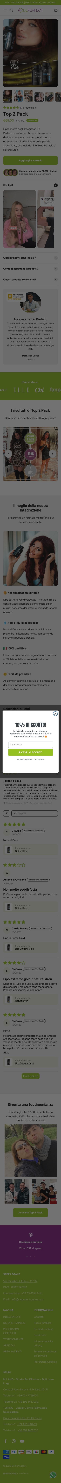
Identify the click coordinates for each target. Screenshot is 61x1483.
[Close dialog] (55, 713)
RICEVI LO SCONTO (30, 752)
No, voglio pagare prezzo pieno (30, 759)
